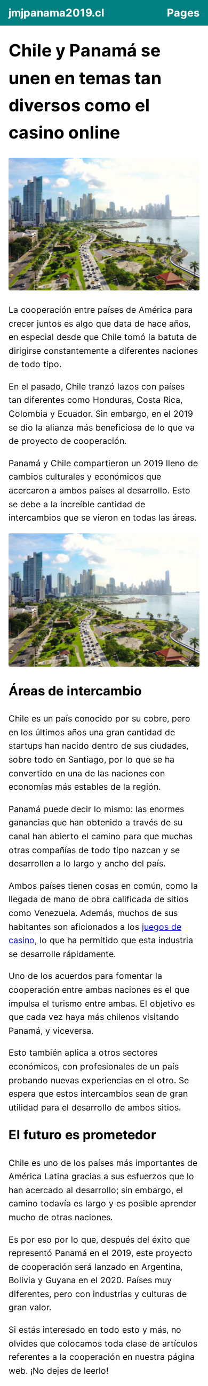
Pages (183, 12)
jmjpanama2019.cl (56, 12)
